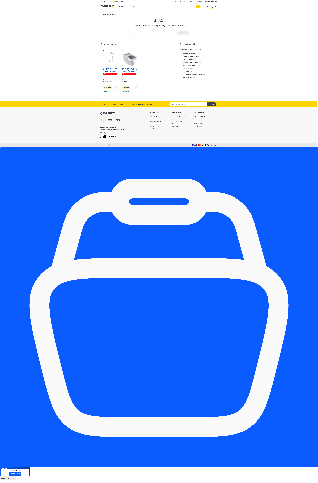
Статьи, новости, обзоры (179, 116)
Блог (191, 1)
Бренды (174, 119)
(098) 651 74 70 (107, 1)
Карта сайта (175, 126)
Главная (103, 14)
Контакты (152, 128)
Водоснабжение (187, 59)
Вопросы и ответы (155, 123)
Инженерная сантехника (190, 62)
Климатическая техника (189, 65)
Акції (176, 1)
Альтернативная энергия (190, 53)
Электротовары (187, 77)
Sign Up (211, 104)
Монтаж (184, 1)
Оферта (174, 123)
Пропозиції (11, 478)
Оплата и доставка (212, 1)
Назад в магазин (15, 473)
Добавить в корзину (115, 87)
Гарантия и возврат (155, 121)
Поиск (183, 33)
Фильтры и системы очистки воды (192, 74)
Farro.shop (105, 145)
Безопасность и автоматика (191, 56)
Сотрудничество (177, 121)
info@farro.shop (119, 1)
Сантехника (186, 71)
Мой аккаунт (199, 1)
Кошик (3, 478)
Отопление (186, 68)
